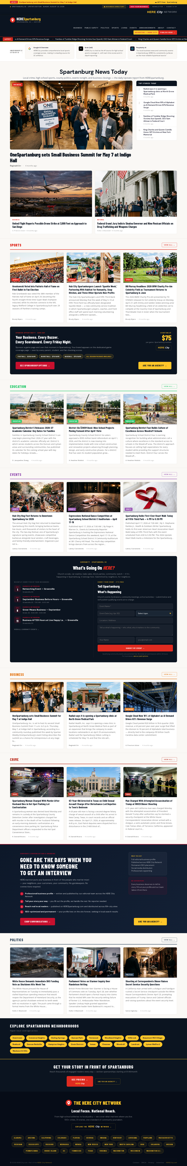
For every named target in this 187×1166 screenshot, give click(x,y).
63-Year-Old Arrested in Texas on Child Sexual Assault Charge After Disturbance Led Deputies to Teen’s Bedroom (92, 804)
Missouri (50, 1144)
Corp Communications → (38, 921)
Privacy (151, 1162)
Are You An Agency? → (155, 365)
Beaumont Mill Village (152, 1038)
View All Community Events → (26, 629)
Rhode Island (50, 1151)
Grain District (77, 1044)
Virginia (103, 1151)
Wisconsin (135, 1151)
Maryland (147, 1138)
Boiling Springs (58, 1038)
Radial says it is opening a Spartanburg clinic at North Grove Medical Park (158, 91)
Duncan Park (77, 1038)
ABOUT (161, 28)
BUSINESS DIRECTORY (115, 7)
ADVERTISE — (146, 32)
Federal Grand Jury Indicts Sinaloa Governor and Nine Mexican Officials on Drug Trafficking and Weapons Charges (135, 225)
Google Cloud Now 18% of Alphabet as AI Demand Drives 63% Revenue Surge (158, 105)
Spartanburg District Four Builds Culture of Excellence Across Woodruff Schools (147, 429)
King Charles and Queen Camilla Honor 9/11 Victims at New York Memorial (133, 39)
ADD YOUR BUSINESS (139, 7)
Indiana (103, 1138)
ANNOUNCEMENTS (147, 28)
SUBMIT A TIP (171, 7)
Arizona (31, 1138)
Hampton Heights (56, 1044)
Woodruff (120, 1044)
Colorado (62, 1138)
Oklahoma (155, 1144)
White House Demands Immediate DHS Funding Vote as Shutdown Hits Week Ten (35, 983)
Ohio (142, 1144)
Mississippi (34, 1144)
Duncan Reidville (34, 1044)
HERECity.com (171, 1162)
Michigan (18, 1144)
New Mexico (93, 1144)
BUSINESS (78, 28)
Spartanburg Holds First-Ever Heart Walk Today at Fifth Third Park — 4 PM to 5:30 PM (149, 517)
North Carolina (127, 1144)
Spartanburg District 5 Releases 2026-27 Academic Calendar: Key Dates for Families (33, 429)
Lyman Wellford (153, 1044)
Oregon (169, 1144)
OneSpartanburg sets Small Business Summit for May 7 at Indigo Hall (47, 2)
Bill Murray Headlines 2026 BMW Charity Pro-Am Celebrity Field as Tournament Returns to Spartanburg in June (149, 289)
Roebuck (16, 1044)
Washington (118, 1151)
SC (64, 1151)
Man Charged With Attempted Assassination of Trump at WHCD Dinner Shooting (149, 802)
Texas (90, 1151)
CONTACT (171, 28)
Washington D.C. (153, 1151)
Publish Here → (167, 32)
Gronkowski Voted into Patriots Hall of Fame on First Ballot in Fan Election (35, 288)
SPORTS (115, 28)
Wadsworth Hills (20, 1051)
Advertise (160, 1162)
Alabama (17, 1138)
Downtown (17, 1038)
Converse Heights (37, 1038)
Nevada (78, 1144)
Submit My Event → (135, 648)
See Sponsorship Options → (35, 365)
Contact (136, 1162)
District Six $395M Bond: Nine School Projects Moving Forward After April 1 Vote (91, 429)
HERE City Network (44, 1162)
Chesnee (106, 1044)
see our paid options (140, 656)
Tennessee (76, 1151)
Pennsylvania (32, 1151)
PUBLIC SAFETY (91, 28)
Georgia (89, 1138)
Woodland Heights (113, 1038)
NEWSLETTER (157, 7)
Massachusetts (166, 1138)
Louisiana (132, 1138)
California (46, 1138)
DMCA (143, 1162)
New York (109, 1144)
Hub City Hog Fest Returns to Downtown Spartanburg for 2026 (32, 517)
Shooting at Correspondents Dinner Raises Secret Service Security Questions (147, 983)
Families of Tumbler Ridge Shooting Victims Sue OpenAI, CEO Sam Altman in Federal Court (57, 39)
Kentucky (117, 1138)
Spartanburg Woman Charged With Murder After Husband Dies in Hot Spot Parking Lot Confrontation (35, 804)
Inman (93, 1044)
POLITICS (105, 28)
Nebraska (64, 1144)
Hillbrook (132, 1038)
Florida (76, 1138)
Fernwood (93, 1038)
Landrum (135, 1044)
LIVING (124, 28)
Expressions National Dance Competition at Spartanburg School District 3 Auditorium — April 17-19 (93, 519)
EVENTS (133, 28)
